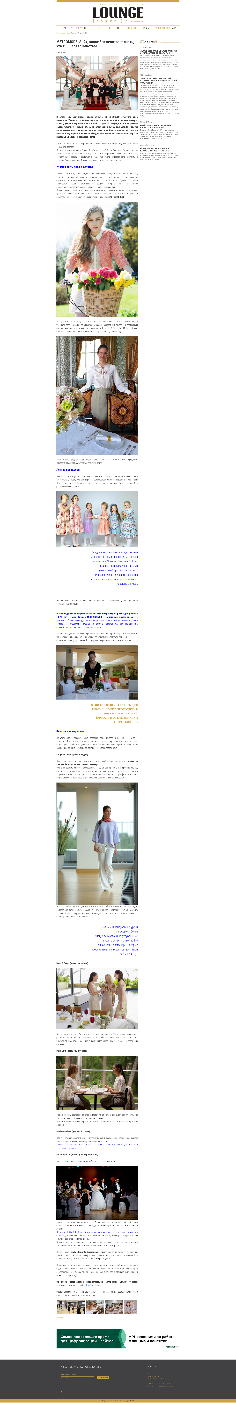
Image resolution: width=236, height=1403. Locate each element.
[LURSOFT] (118, 1338)
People (63, 28)
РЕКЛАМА (73, 1367)
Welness (162, 28)
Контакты (153, 1367)
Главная (74, 33)
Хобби (85, 33)
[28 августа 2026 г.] (118, 13)
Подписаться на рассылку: (69, 1375)
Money (76, 28)
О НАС (64, 1367)
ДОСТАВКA (97, 1367)
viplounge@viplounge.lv (166, 1386)
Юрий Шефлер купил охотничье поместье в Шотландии (155, 126)
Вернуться (59, 1317)
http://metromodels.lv (94, 1285)
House (89, 28)
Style (102, 28)
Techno (115, 28)
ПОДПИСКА (85, 1367)
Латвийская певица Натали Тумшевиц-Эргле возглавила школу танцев (159, 52)
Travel (147, 28)
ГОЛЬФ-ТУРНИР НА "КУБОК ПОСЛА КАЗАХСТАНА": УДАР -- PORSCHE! (155, 150)
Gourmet (131, 28)
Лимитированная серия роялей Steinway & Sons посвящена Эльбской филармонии (158, 80)
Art (175, 28)
